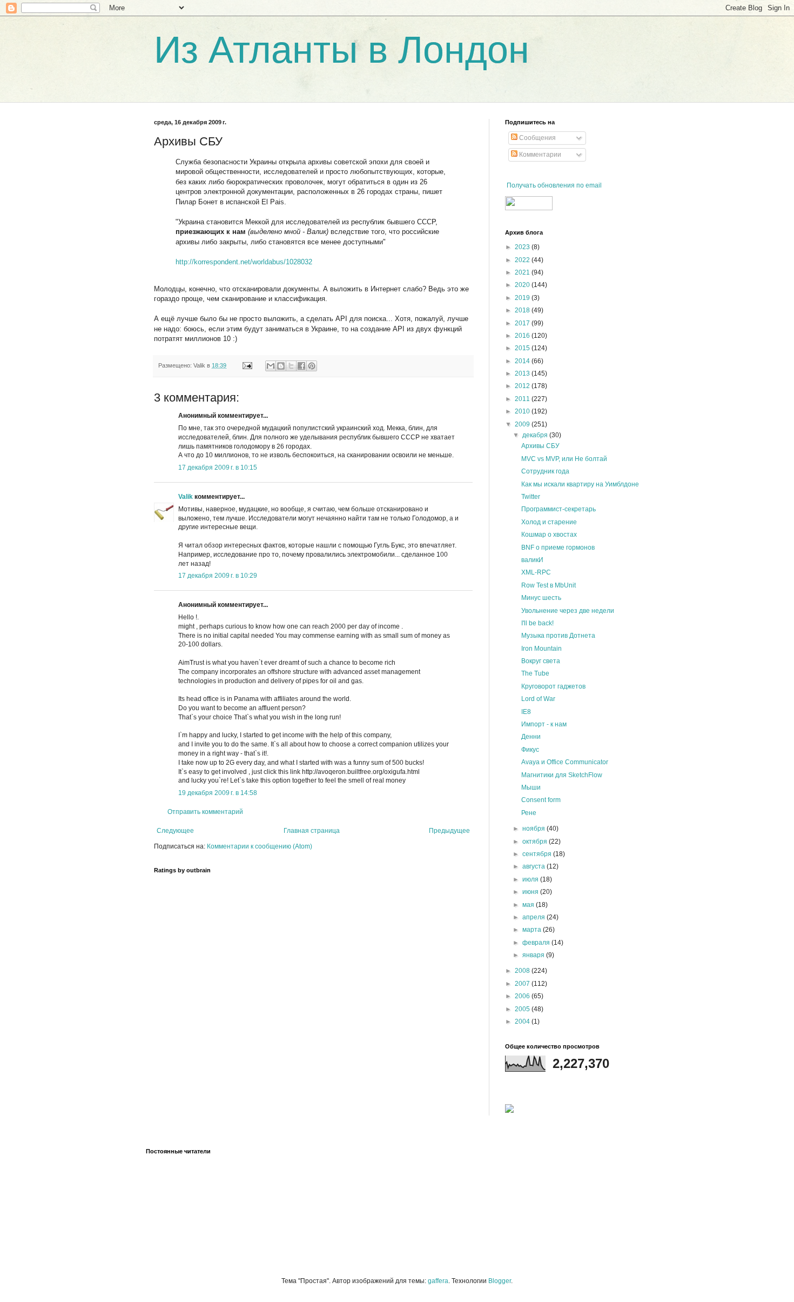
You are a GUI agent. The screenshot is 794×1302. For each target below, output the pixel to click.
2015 (523, 348)
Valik (185, 496)
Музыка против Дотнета (558, 635)
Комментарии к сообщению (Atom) (259, 846)
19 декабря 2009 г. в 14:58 (217, 793)
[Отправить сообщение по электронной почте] (247, 365)
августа (534, 866)
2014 (523, 361)
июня (531, 892)
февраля (536, 942)
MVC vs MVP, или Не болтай (564, 459)
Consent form (541, 800)
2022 (523, 260)
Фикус (530, 749)
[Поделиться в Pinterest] (311, 365)
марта (532, 929)
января (534, 955)
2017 (523, 323)
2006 (523, 996)
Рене (528, 813)
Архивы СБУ (540, 446)
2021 (523, 272)
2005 (523, 1009)
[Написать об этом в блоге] (280, 365)
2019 (523, 298)
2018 (523, 310)
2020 (523, 285)
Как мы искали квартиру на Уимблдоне (580, 484)
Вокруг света (540, 661)
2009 (523, 424)
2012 (523, 386)
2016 (523, 335)
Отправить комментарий (205, 812)
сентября (537, 854)
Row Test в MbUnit (548, 585)
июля (531, 879)
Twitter (530, 496)
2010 (523, 411)
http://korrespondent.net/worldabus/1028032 (244, 262)
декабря (535, 435)
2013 (523, 373)
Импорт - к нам (544, 724)
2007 (523, 983)
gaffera (438, 1281)
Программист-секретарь (558, 509)
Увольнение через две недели (567, 611)
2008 (523, 970)
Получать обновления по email (554, 185)
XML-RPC (536, 572)
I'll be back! (537, 623)
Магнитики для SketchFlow (561, 775)
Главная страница (312, 830)
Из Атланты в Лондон (341, 50)
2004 (523, 1021)
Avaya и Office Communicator (564, 762)
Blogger (499, 1281)
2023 (523, 247)
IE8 (526, 712)
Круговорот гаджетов (553, 686)
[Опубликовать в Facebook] (301, 365)
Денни (531, 736)
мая (529, 905)
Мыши (531, 787)
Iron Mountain (541, 648)
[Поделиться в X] (291, 365)
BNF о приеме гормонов (558, 547)
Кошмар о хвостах (549, 534)
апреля (534, 917)
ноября (534, 828)
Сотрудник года (545, 471)
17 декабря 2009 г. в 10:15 (217, 467)
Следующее (175, 830)
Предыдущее (449, 830)
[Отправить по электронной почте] (270, 365)
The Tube (535, 673)
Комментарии (539, 154)
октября (535, 841)
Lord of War (538, 699)
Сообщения (536, 138)
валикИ (532, 560)
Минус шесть (541, 598)
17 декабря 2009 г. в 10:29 (217, 575)
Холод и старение (549, 522)
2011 (523, 399)
